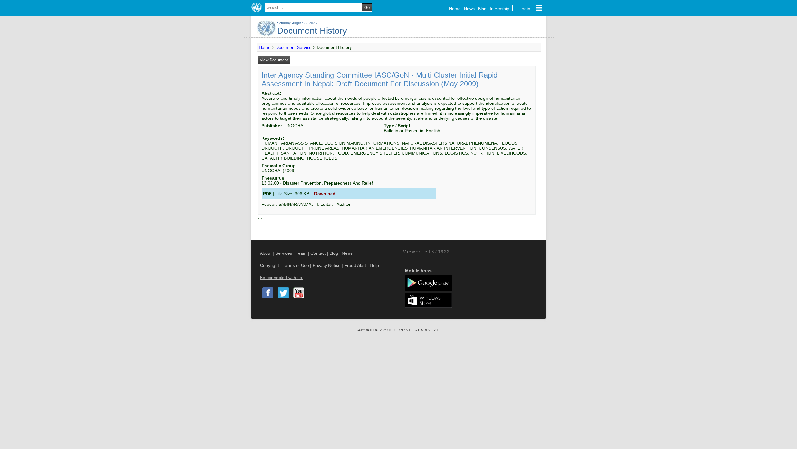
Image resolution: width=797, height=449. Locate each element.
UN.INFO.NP (396, 329)
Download (325, 193)
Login (524, 8)
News (469, 8)
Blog (482, 8)
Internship (499, 8)
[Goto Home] (256, 11)
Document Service (294, 47)
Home (455, 8)
